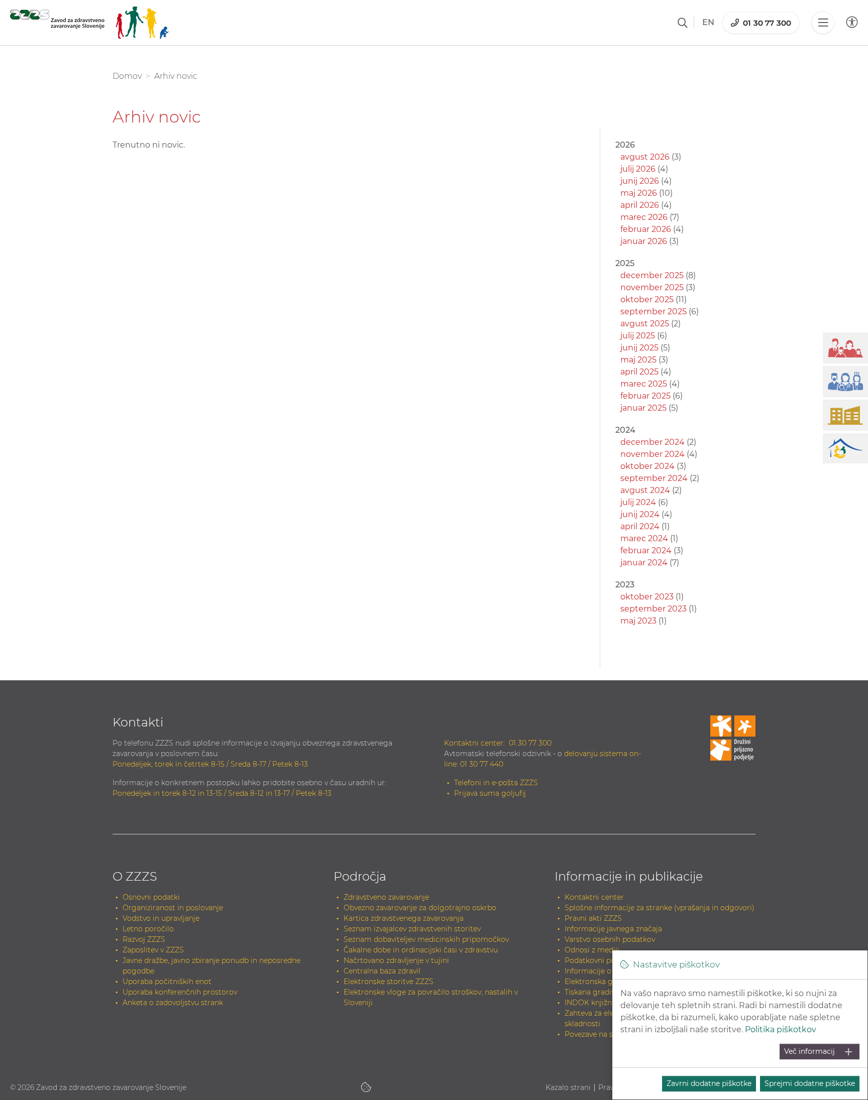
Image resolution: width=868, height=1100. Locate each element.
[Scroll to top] (846, 1068)
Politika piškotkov (780, 1029)
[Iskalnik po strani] (683, 23)
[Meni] (823, 23)
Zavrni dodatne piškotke (709, 1083)
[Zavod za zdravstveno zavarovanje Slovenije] (89, 22)
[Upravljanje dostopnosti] (852, 22)
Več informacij (809, 1051)
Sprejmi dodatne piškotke (810, 1083)
